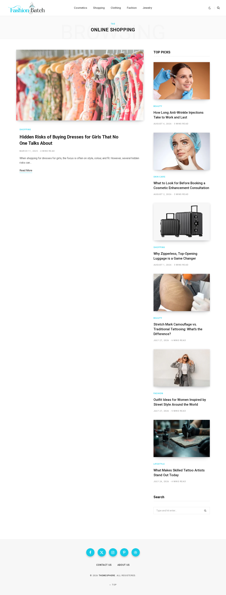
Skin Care (159, 177)
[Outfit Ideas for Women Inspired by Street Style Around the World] (182, 367)
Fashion (158, 393)
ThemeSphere (107, 575)
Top (114, 585)
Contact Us (104, 565)
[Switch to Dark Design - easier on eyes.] (210, 8)
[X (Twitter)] (102, 552)
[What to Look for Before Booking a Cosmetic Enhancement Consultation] (182, 151)
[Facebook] (90, 552)
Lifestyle (159, 464)
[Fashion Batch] (27, 7)
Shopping (25, 129)
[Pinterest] (124, 552)
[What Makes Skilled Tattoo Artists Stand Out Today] (182, 438)
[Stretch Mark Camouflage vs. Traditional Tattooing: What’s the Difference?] (182, 292)
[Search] (217, 8)
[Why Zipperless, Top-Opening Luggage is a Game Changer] (182, 221)
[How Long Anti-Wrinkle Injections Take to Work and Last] (182, 80)
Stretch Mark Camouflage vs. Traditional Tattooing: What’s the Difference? (178, 329)
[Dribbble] (136, 552)
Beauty (158, 106)
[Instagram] (113, 552)
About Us (123, 565)
